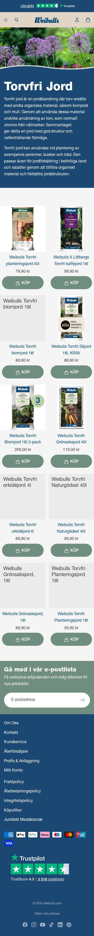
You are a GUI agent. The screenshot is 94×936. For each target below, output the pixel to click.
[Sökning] (16, 19)
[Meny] (6, 20)
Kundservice (15, 742)
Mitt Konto (13, 771)
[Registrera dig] (82, 700)
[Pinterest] (69, 925)
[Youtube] (43, 925)
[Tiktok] (51, 925)
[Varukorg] (87, 19)
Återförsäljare (16, 752)
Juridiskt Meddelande (23, 820)
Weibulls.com (52, 903)
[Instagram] (34, 925)
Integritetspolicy (18, 801)
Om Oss (11, 723)
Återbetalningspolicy (22, 792)
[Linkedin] (60, 925)
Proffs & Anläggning (21, 761)
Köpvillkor (13, 811)
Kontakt (11, 733)
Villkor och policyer (47, 913)
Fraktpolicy (14, 782)
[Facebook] (25, 925)
